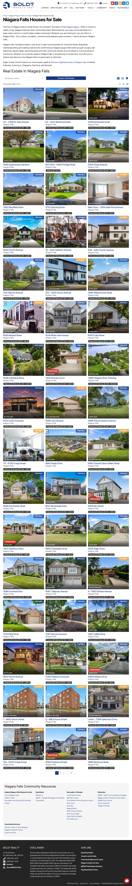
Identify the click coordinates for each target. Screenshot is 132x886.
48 (127, 84)
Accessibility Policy (14, 867)
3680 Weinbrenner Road (100, 292)
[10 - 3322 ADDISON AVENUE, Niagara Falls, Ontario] (65, 232)
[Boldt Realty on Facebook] (116, 3)
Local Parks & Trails (74, 795)
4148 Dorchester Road (99, 122)
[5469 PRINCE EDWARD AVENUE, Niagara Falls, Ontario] (108, 402)
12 (120, 84)
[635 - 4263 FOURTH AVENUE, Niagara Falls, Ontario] (108, 232)
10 (71, 773)
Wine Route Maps (73, 814)
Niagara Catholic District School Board (111, 798)
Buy (66, 8)
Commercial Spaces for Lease (92, 859)
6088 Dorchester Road (14, 506)
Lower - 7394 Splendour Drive (102, 719)
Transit (7, 803)
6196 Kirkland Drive (97, 676)
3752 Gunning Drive (55, 207)
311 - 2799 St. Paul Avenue (16, 122)
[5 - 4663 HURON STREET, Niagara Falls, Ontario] (65, 701)
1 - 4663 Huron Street (13, 719)
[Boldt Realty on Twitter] (127, 3)
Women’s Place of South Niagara (16, 827)
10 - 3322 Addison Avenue (58, 250)
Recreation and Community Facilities (18, 800)
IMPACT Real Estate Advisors (91, 866)
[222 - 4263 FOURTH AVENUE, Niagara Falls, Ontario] (65, 274)
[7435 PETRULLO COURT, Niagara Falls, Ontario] (65, 360)
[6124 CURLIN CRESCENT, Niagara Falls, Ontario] (23, 402)
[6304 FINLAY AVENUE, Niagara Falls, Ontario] (108, 146)
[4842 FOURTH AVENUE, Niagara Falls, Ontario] (23, 659)
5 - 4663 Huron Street (56, 719)
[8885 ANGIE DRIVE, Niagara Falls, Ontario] (65, 445)
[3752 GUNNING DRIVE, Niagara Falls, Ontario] (65, 189)
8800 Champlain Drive (56, 548)
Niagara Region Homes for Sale (20, 16)
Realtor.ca (39, 795)
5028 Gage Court (96, 548)
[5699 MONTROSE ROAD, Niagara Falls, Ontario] (108, 744)
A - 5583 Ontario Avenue (100, 591)
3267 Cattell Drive (96, 634)
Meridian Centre (72, 798)
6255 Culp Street (96, 335)
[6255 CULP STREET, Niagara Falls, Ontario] (108, 317)
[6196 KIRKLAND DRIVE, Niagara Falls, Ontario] (108, 659)
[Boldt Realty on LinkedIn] (123, 3)
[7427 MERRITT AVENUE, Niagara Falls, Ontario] (23, 274)
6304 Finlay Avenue (97, 164)
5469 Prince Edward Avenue (102, 420)
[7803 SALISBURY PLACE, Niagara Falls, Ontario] (23, 530)
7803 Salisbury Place (13, 548)
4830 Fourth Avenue (13, 250)
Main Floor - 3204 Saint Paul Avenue (105, 207)
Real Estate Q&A (87, 853)
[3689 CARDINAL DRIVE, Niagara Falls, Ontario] (23, 573)
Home (5, 16)
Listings (45, 8)
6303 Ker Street (96, 506)
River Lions (71, 803)
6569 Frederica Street (56, 762)
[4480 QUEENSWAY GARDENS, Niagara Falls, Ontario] (23, 146)
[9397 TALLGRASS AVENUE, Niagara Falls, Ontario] (65, 573)
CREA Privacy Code (72, 883)
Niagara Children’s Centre (14, 830)
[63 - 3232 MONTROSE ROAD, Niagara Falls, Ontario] (65, 104)
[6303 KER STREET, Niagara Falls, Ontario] (108, 488)
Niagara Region (72, 27)
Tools (90, 8)
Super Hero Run (10, 833)
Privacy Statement (94, 883)
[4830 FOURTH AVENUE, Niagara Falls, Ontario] (23, 232)
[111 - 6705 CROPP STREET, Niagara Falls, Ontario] (23, 445)
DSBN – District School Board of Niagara (112, 795)
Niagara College (103, 806)
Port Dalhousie (72, 819)
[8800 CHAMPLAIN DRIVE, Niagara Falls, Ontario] (65, 530)
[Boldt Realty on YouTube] (112, 3)
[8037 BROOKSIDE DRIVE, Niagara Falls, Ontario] (65, 488)
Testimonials (123, 8)
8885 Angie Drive (53, 463)
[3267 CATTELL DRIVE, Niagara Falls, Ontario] (108, 616)
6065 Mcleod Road (12, 335)
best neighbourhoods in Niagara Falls (70, 62)
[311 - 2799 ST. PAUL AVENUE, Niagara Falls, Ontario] (23, 104)
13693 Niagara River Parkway (102, 378)
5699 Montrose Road (98, 762)
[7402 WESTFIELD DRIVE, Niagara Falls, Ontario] (23, 189)
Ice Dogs (70, 806)
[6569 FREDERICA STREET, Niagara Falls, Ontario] (65, 744)
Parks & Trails (9, 798)
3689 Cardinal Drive (13, 591)
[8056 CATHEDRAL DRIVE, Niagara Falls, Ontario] (23, 360)
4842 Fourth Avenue (13, 676)
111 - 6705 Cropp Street (14, 463)
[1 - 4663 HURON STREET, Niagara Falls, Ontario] (23, 701)
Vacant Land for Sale (88, 856)
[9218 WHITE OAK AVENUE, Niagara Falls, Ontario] (65, 317)
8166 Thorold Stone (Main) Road (104, 463)
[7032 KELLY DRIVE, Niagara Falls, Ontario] (23, 616)
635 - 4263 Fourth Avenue (101, 250)
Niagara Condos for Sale (90, 863)
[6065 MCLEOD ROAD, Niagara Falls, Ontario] (23, 317)
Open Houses (56, 8)
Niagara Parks (72, 808)
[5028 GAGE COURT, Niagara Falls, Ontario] (108, 530)
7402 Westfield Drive (13, 207)
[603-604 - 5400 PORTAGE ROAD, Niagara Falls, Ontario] (65, 146)
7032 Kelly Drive (11, 634)
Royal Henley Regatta (74, 816)
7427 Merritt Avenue (13, 292)
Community (102, 8)
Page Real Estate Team (89, 870)
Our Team (80, 8)
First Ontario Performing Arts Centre (80, 800)
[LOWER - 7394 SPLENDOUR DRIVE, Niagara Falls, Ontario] (108, 701)
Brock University (104, 803)
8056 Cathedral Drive (13, 378)
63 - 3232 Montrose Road (58, 122)
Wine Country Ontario (74, 811)
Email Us (10, 864)
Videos (112, 8)
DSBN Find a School (105, 800)
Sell (71, 8)
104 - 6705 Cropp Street (15, 762)
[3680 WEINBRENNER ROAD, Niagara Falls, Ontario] (108, 274)
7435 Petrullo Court (55, 378)
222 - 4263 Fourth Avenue (58, 292)
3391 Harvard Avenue (56, 634)
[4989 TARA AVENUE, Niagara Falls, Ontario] (65, 402)
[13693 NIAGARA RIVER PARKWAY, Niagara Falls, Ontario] (108, 360)
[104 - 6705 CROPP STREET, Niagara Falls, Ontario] (23, 744)
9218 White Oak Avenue (57, 335)
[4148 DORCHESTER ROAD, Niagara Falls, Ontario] (108, 104)
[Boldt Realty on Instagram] (120, 3)
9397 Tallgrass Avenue (56, 591)
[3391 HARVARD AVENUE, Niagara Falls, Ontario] (65, 616)
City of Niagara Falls (12, 795)
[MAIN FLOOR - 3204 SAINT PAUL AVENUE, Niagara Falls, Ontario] (108, 189)
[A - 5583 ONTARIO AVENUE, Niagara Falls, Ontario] (108, 573)
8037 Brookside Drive (56, 506)
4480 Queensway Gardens (16, 164)
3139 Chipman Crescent (57, 676)
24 (123, 84)
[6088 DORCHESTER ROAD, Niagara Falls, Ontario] (23, 488)
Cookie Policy (84, 883)
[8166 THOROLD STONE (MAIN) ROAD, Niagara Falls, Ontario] (108, 445)
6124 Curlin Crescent (13, 420)
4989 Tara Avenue (54, 420)
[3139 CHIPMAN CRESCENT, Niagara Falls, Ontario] (65, 659)
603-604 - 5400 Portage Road (60, 164)
